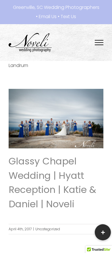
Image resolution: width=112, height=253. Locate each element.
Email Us (48, 16)
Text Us (68, 16)
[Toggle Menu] (99, 42)
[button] (103, 232)
